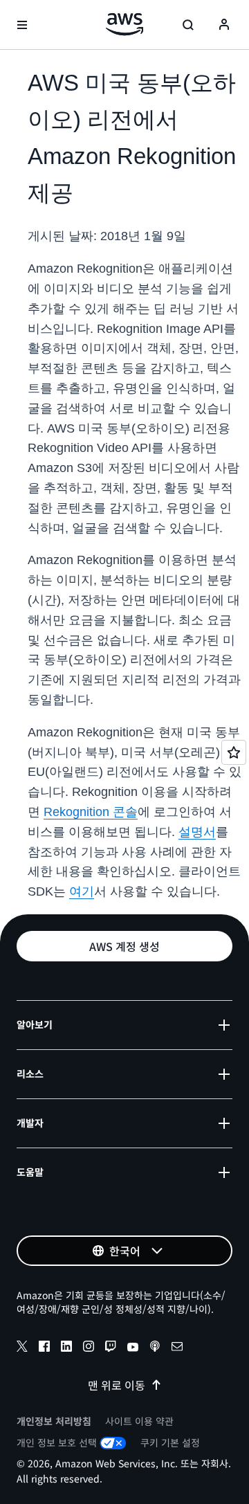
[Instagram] (88, 1348)
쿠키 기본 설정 (170, 1442)
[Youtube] (132, 1348)
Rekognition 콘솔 (91, 812)
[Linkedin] (66, 1348)
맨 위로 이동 (116, 1385)
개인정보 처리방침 (54, 1421)
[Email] (177, 1348)
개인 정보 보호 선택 (57, 1442)
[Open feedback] (233, 752)
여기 (81, 891)
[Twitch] (110, 1348)
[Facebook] (44, 1348)
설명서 (197, 832)
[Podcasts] (154, 1348)
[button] (124, 946)
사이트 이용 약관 (139, 1421)
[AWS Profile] (224, 25)
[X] (22, 1348)
